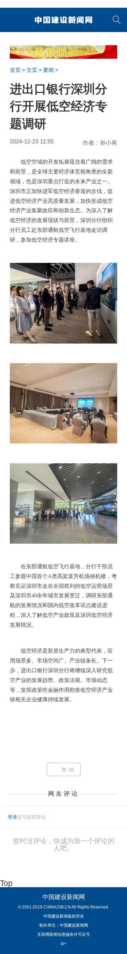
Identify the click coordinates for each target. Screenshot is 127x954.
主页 (31, 70)
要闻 (48, 70)
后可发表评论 (27, 817)
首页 (15, 70)
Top (6, 883)
